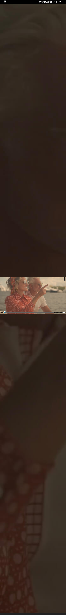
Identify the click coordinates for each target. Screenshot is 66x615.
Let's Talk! (59, 1)
